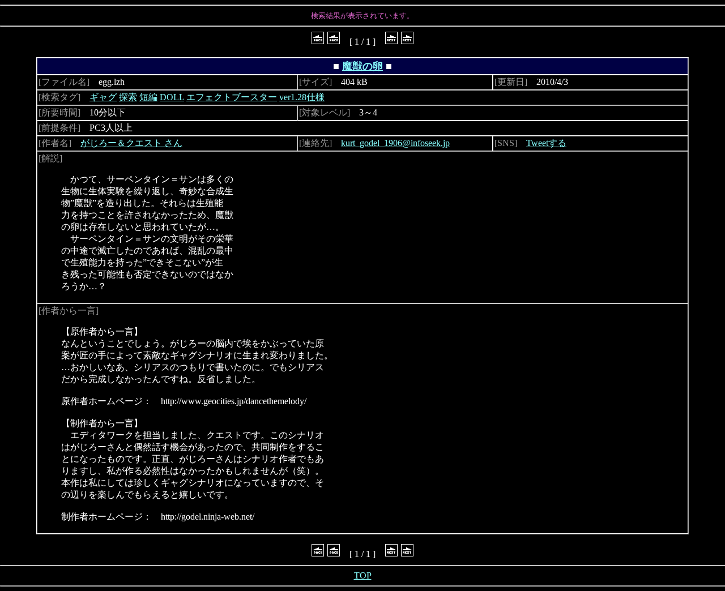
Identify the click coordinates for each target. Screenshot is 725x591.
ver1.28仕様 (302, 97)
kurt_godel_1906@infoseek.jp (395, 143)
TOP (363, 575)
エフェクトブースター (231, 97)
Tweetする (546, 143)
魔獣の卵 (362, 66)
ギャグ (103, 97)
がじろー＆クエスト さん (131, 143)
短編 (148, 97)
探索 (128, 97)
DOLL (172, 97)
